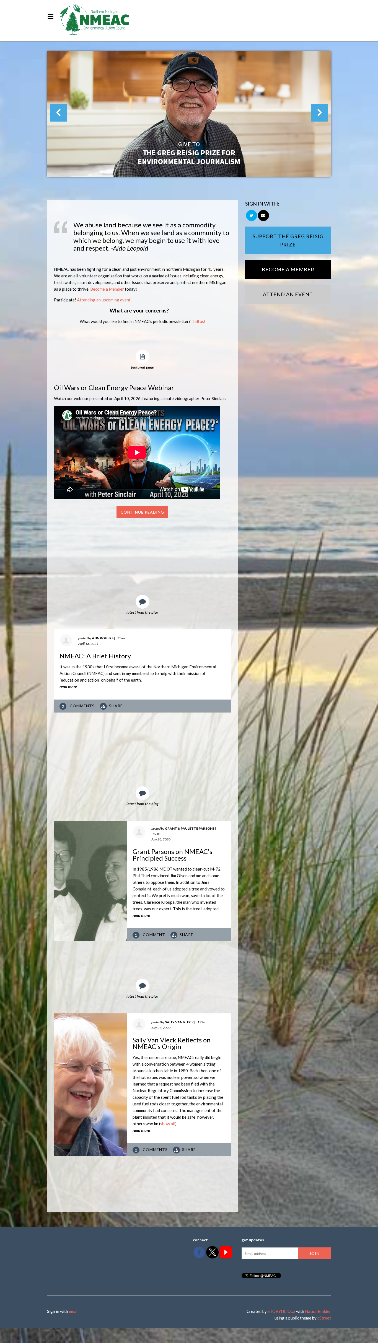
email (74, 1311)
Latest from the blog (142, 612)
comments (79, 706)
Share (116, 705)
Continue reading (142, 512)
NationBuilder (318, 1311)
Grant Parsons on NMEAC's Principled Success (172, 854)
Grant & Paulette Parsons (189, 828)
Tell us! (198, 321)
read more (68, 686)
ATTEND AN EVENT (288, 294)
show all (167, 1123)
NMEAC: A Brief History (95, 656)
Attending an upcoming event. (104, 299)
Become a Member (107, 289)
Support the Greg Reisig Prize (288, 240)
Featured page (142, 367)
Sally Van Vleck (179, 1022)
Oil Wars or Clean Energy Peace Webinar (114, 387)
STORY (281, 1311)
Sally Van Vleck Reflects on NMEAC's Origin (172, 1043)
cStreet (324, 1317)
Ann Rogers (102, 638)
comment (150, 934)
